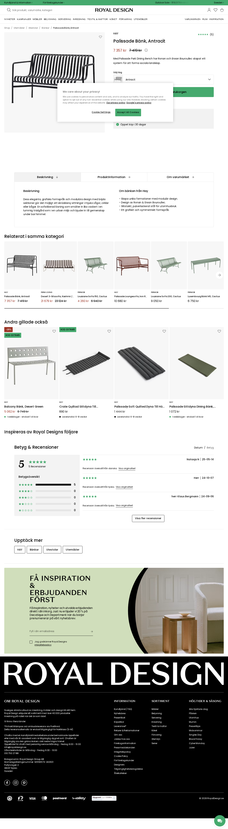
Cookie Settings (101, 112)
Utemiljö (156, 739)
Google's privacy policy (138, 102)
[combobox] (219, 2)
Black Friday (195, 739)
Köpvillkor (119, 722)
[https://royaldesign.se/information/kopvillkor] (104, 798)
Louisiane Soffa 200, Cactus (166, 296)
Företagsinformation (125, 743)
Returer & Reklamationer (126, 730)
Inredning (157, 722)
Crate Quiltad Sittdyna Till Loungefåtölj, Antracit (77, 406)
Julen (192, 748)
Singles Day (195, 735)
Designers (119, 765)
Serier (154, 743)
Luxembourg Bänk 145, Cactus (204, 296)
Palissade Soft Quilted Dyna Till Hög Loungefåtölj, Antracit (139, 406)
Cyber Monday (197, 743)
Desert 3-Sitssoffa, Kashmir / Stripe (59, 296)
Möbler (155, 709)
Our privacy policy (115, 102)
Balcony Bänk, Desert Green (23, 406)
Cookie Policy (121, 756)
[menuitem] (9, 19)
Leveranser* (120, 726)
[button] (219, 2)
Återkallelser (120, 773)
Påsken (192, 713)
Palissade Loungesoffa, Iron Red (131, 296)
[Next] (219, 275)
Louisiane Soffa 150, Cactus (92, 296)
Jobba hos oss (122, 739)
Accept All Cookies (128, 112)
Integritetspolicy (122, 752)
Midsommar (195, 730)
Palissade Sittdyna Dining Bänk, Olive (191, 406)
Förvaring (157, 735)
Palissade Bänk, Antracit (17, 296)
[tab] (47, 177)
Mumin (192, 722)
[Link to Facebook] (7, 782)
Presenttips (194, 726)
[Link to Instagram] (16, 782)
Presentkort (119, 718)
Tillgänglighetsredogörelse (128, 769)
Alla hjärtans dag (198, 709)
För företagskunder (124, 760)
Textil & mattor (159, 726)
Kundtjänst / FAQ (123, 709)
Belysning (157, 713)
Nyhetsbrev (120, 713)
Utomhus (194, 718)
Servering (157, 718)
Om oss (118, 735)
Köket (154, 730)
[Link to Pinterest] (24, 782)
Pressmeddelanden (124, 748)
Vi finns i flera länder (14, 721)
